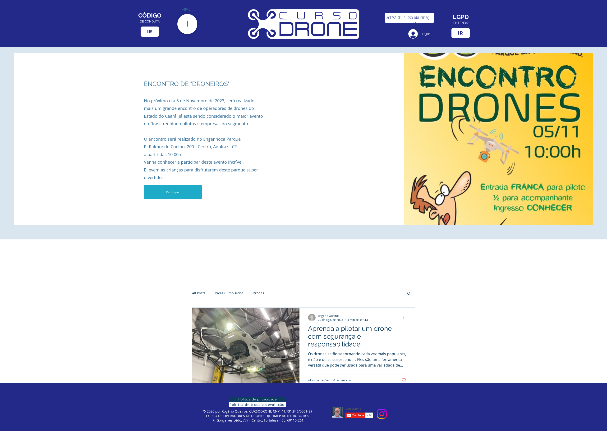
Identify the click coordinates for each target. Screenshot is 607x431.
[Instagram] (381, 413)
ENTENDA (460, 23)
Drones (258, 293)
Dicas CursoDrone (229, 293)
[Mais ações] (405, 317)
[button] (409, 293)
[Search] (415, 24)
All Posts (198, 293)
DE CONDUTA (150, 21)
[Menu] (187, 24)
